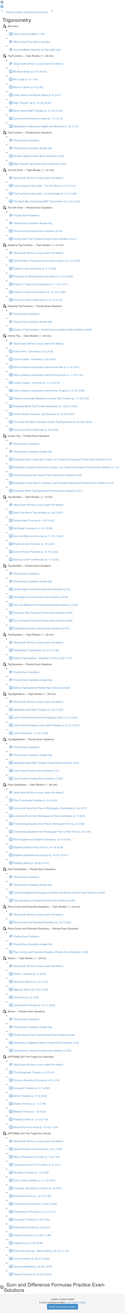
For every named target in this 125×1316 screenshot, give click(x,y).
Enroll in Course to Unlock (62, 1306)
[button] (2, 3)
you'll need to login (75, 1302)
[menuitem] (2, 7)
